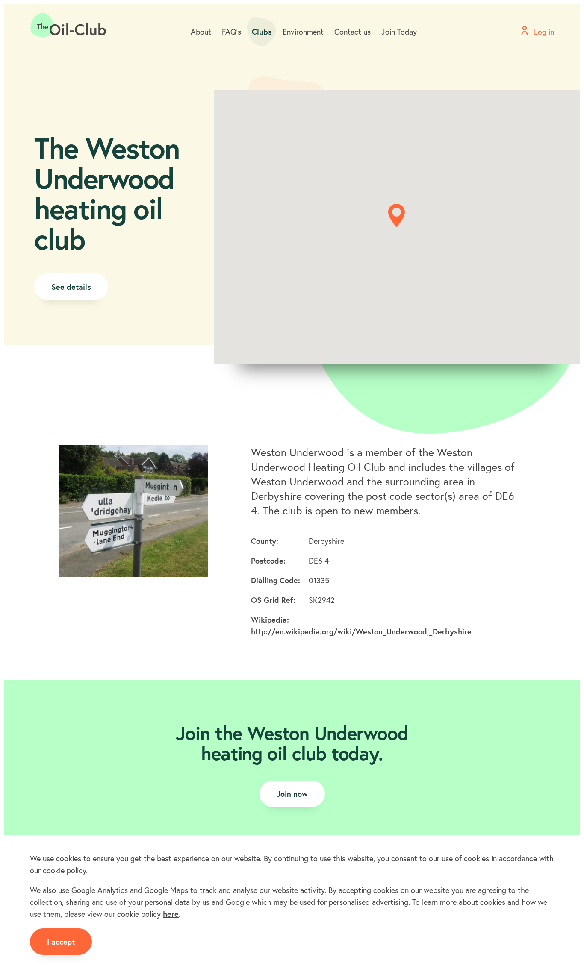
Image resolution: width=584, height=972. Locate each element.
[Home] (68, 25)
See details (71, 287)
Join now (292, 794)
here (171, 914)
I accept (61, 942)
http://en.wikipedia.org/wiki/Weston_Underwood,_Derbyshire (361, 631)
